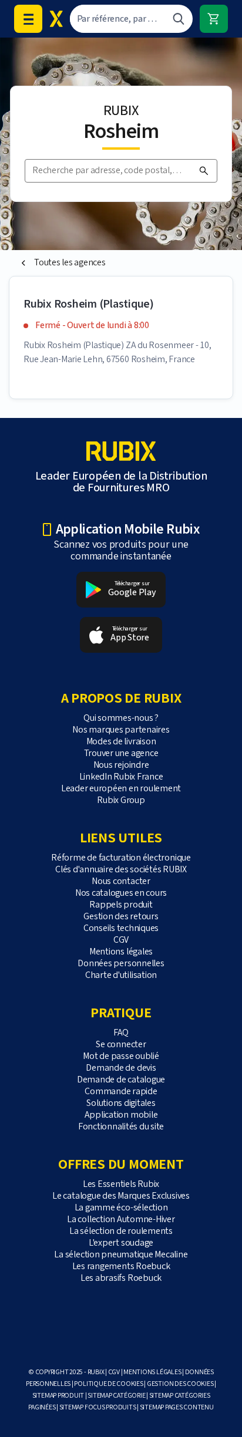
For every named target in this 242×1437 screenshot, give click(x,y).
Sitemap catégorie (116, 1395)
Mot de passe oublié (121, 1056)
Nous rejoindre (121, 765)
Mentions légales (121, 951)
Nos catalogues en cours (121, 893)
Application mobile (121, 1115)
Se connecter (121, 1044)
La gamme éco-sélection (121, 1207)
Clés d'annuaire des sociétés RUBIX (121, 869)
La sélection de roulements (121, 1231)
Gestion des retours (120, 916)
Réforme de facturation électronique (121, 857)
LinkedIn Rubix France (121, 776)
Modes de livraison (121, 741)
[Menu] (28, 19)
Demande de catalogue (121, 1079)
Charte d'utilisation (121, 975)
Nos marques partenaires (120, 730)
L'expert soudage (121, 1243)
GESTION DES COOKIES (180, 1383)
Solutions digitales (120, 1103)
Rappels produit (120, 904)
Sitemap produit (58, 1395)
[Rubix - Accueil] (56, 19)
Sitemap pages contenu (177, 1407)
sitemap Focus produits (97, 1407)
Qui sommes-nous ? (121, 718)
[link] (121, 263)
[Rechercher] (178, 18)
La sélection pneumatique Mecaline (120, 1254)
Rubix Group (120, 800)
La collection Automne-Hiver (121, 1219)
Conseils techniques (121, 928)
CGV (121, 940)
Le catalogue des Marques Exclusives (121, 1196)
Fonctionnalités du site (121, 1126)
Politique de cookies (108, 1383)
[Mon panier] (214, 19)
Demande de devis (121, 1068)
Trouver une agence (121, 753)
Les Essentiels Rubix (121, 1184)
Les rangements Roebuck (121, 1266)
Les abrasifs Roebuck (121, 1278)
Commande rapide (121, 1091)
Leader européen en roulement (121, 788)
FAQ (121, 1032)
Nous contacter (121, 881)
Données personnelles (121, 963)
